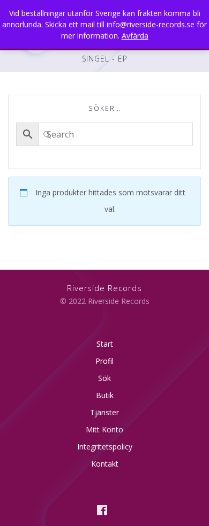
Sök (104, 378)
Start (104, 344)
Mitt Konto (104, 429)
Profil (104, 361)
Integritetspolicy (104, 446)
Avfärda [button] (135, 36)
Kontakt (104, 464)
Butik (105, 395)
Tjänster (104, 412)
